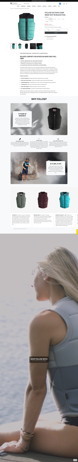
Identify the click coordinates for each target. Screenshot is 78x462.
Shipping (46, 25)
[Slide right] (40, 41)
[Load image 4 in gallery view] (33, 46)
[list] (39, 143)
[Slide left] (38, 41)
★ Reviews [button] (77, 232)
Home (12, 8)
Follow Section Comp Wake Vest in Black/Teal (21, 8)
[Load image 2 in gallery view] (20, 46)
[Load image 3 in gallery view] (26, 46)
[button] (66, 3)
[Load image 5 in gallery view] (39, 46)
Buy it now (56, 32)
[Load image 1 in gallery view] (14, 46)
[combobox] (42, 3)
